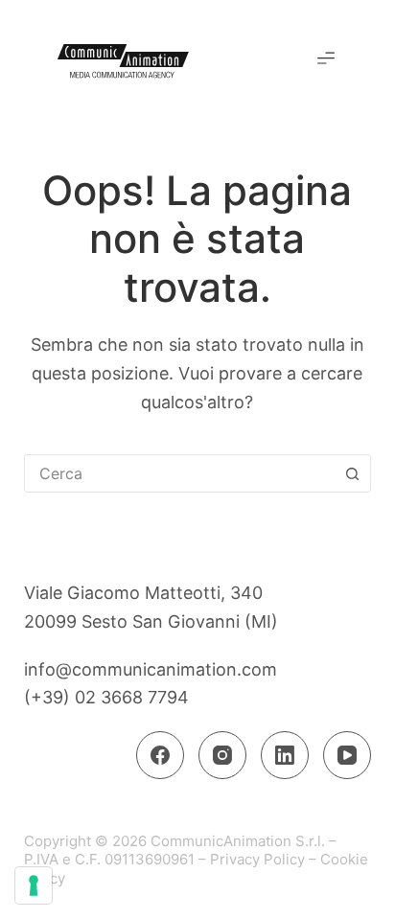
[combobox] (180, 473)
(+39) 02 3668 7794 (106, 697)
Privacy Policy (257, 859)
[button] (326, 59)
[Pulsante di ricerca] (352, 473)
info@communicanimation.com (150, 669)
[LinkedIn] (285, 755)
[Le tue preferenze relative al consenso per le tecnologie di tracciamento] (33, 885)
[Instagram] (222, 755)
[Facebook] (160, 755)
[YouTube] (347, 755)
